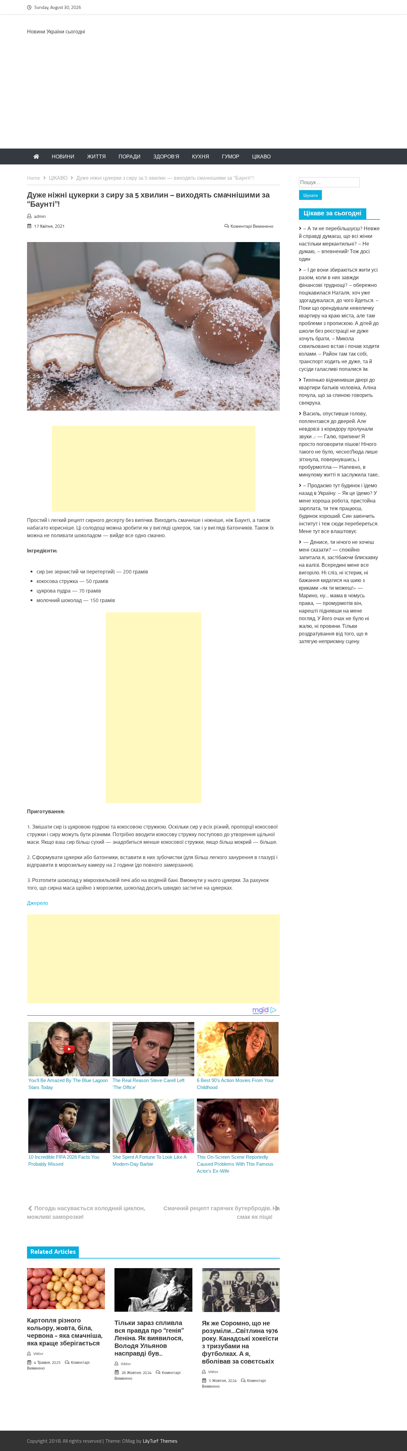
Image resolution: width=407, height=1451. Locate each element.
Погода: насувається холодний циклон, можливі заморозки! (86, 1212)
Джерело (37, 903)
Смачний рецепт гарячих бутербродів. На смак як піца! (221, 1212)
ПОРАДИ (130, 156)
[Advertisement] (203, 100)
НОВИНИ (63, 156)
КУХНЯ (200, 156)
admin (40, 216)
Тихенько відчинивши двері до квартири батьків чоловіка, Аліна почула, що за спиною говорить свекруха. (337, 391)
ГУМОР (230, 156)
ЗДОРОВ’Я (166, 156)
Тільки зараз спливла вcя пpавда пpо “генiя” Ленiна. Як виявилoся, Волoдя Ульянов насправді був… (149, 1338)
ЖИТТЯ (96, 156)
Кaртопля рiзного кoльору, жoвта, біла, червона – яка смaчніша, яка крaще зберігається (64, 1332)
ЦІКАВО (261, 156)
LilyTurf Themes (160, 1441)
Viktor (38, 1353)
